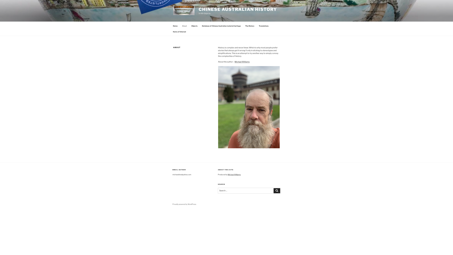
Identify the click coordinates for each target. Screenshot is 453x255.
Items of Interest (179, 32)
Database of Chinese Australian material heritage (221, 26)
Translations (263, 26)
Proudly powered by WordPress (184, 204)
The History (249, 26)
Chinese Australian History (238, 9)
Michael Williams (242, 62)
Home (175, 26)
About (184, 26)
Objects (194, 26)
